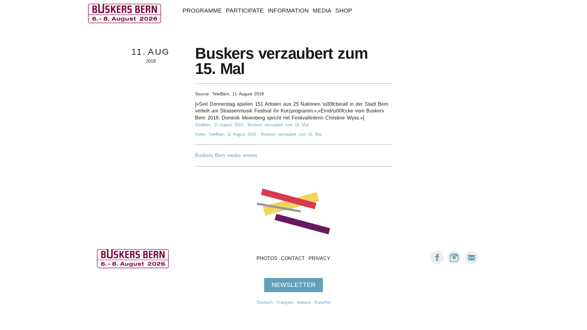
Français (284, 302)
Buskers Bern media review (226, 155)
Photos (267, 258)
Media (322, 10)
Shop (343, 10)
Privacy (319, 258)
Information (288, 10)
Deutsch (265, 302)
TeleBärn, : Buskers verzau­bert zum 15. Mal (251, 125)
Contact (293, 258)
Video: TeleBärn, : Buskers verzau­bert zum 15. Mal (258, 134)
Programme (202, 10)
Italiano (304, 302)
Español (322, 302)
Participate (245, 10)
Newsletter (293, 284)
